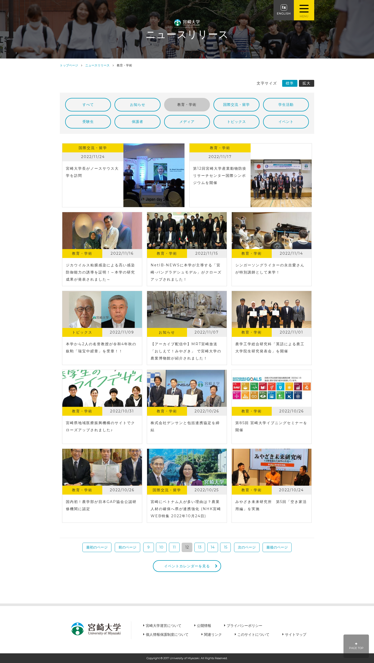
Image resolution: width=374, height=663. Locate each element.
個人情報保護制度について (167, 634)
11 (174, 547)
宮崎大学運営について (163, 625)
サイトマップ (295, 634)
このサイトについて (253, 634)
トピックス (236, 121)
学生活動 (286, 104)
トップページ (69, 65)
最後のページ (277, 547)
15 (225, 547)
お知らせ (137, 104)
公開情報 (204, 625)
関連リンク (213, 634)
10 (161, 547)
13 (200, 547)
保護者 (137, 121)
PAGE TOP (356, 648)
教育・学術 (186, 104)
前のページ (127, 547)
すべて (88, 104)
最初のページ (97, 547)
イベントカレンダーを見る (187, 566)
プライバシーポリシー (244, 625)
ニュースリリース (97, 65)
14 (212, 547)
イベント (286, 121)
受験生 (88, 121)
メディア (187, 121)
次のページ (247, 547)
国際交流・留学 (236, 104)
